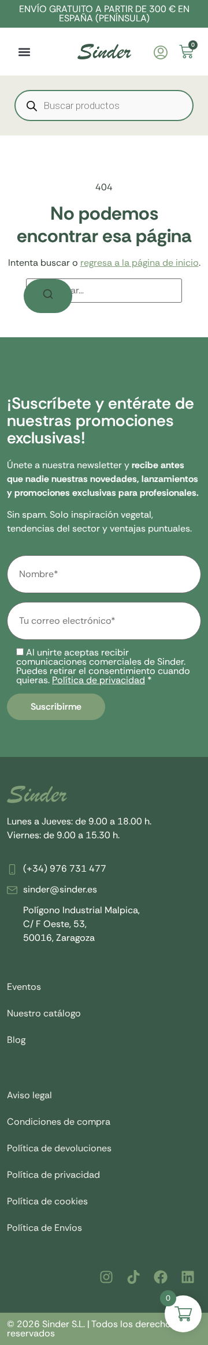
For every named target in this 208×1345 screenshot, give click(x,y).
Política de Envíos (44, 1228)
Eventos (24, 987)
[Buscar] (48, 296)
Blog (16, 1040)
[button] (24, 51)
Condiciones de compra (58, 1122)
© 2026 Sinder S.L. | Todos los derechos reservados (91, 1328)
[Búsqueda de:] (104, 290)
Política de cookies (47, 1201)
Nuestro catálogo (44, 1013)
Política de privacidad (98, 680)
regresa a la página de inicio (139, 263)
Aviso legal (29, 1095)
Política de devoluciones (59, 1148)
